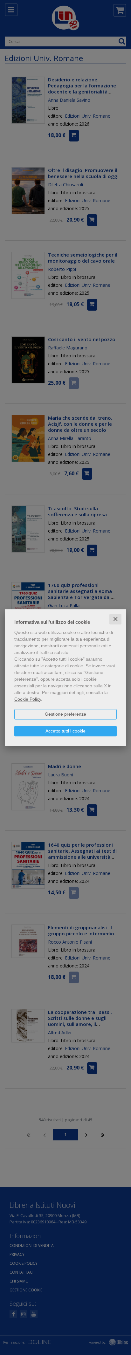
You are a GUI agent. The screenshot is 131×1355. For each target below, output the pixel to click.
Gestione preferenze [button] (65, 714)
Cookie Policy (27, 699)
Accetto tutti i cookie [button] (65, 730)
